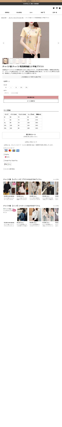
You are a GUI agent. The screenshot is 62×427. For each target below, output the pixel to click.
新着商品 (7, 12)
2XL (21, 87)
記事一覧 (55, 12)
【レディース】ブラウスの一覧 (16, 17)
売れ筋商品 (19, 12)
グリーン (7, 93)
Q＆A (31, 12)
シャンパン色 (14, 93)
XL (16, 87)
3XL (26, 87)
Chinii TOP (3, 17)
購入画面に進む (31, 97)
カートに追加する (31, 101)
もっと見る (56, 179)
